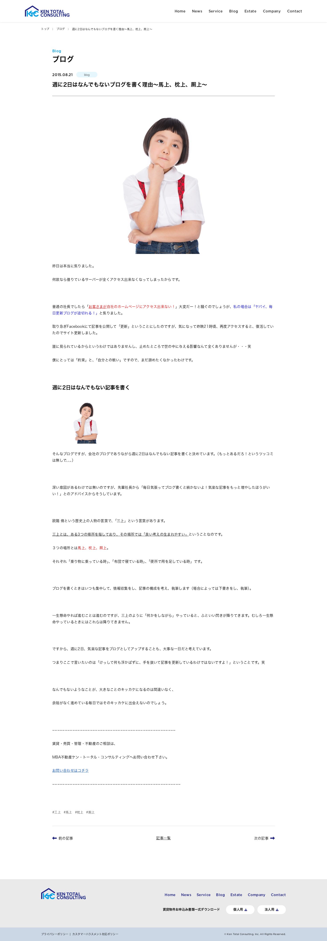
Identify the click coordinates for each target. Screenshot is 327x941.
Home (180, 11)
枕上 (80, 812)
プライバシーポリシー (54, 934)
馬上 (69, 812)
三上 (57, 812)
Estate (250, 11)
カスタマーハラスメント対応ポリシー (95, 934)
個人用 (238, 909)
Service (216, 11)
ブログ (61, 29)
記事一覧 (163, 838)
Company (272, 11)
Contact (294, 11)
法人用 (269, 909)
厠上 (91, 812)
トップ (45, 29)
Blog (233, 11)
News (197, 11)
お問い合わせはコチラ (70, 770)
